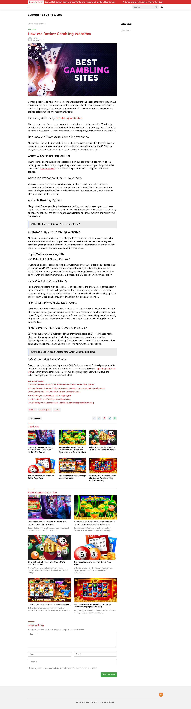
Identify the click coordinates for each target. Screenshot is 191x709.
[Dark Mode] (161, 7)
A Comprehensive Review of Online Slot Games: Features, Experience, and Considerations (141, 2)
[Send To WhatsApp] (115, 418)
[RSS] (161, 695)
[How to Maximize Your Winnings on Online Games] (72, 465)
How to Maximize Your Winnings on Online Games (49, 399)
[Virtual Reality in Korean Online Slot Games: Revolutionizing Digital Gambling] (103, 465)
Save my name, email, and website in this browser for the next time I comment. (63, 668)
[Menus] (29, 7)
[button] (156, 7)
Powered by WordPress (86, 702)
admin (35, 38)
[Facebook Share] (94, 418)
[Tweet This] (99, 418)
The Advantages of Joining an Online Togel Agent (49, 395)
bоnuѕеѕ (32, 410)
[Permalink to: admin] (30, 39)
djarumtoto (125, 30)
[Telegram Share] (109, 418)
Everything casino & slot (45, 14)
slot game (32, 29)
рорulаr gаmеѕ (47, 168)
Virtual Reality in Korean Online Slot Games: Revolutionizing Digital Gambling (61, 403)
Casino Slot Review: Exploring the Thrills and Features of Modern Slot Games (58, 2)
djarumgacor (126, 23)
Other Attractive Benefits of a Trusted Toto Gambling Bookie (54, 392)
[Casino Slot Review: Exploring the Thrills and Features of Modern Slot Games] (41, 437)
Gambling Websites (69, 118)
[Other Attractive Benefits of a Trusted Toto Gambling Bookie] (103, 437)
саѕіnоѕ (57, 410)
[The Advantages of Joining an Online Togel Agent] (41, 465)
